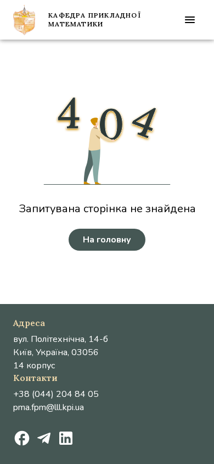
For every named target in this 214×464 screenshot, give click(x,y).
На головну (107, 240)
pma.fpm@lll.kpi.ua (48, 407)
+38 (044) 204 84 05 (56, 394)
